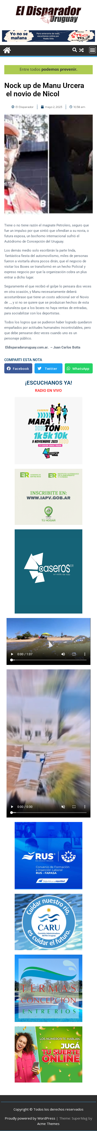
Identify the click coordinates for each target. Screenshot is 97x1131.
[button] (18, 368)
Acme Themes (48, 1123)
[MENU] (92, 50)
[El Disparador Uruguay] (6, 49)
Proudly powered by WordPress (30, 1118)
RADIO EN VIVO (48, 390)
